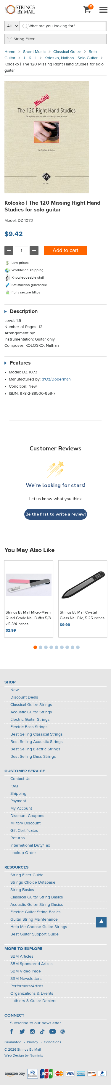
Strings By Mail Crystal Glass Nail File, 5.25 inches (82, 615)
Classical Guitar (67, 52)
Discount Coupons (27, 816)
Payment (18, 801)
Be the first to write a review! (55, 514)
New (14, 690)
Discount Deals (24, 697)
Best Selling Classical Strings (36, 734)
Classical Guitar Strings (31, 705)
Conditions (52, 1042)
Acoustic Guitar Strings (31, 712)
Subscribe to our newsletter (35, 1023)
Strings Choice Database (32, 882)
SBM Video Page (25, 971)
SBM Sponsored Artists (31, 964)
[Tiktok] (42, 1032)
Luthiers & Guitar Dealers (33, 1001)
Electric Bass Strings (29, 727)
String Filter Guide (27, 875)
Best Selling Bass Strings (33, 757)
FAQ (14, 786)
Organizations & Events (31, 993)
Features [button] (20, 363)
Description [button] (24, 311)
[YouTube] (52, 1032)
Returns (17, 838)
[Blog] (62, 1032)
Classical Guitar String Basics (36, 897)
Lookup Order (23, 853)
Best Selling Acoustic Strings (36, 742)
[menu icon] (103, 10)
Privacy (32, 1042)
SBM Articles (21, 956)
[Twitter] (22, 1032)
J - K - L (30, 58)
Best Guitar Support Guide (34, 934)
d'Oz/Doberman (56, 379)
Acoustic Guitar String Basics (36, 905)
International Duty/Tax (30, 845)
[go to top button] (101, 922)
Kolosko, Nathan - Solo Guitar (71, 58)
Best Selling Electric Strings (35, 749)
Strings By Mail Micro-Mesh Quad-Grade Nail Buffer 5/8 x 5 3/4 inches (28, 618)
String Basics (22, 890)
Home (9, 52)
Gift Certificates (24, 831)
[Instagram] (32, 1032)
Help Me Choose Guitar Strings (38, 927)
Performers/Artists (27, 986)
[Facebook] (12, 1032)
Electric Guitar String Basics (35, 912)
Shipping (18, 794)
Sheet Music (34, 52)
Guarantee (12, 1042)
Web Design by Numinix (23, 1055)
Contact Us (20, 779)
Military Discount (25, 823)
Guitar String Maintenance (34, 919)
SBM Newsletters (26, 979)
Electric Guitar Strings (30, 720)
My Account (21, 808)
